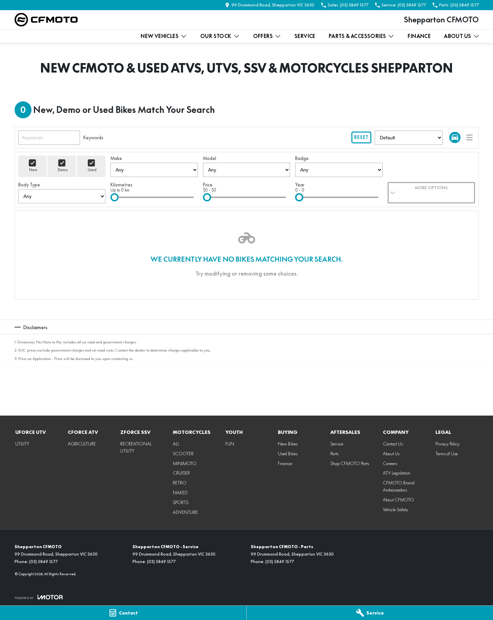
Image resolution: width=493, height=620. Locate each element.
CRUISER (181, 473)
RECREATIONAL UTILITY (136, 447)
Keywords (93, 137)
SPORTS (180, 502)
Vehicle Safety (395, 509)
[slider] (114, 197)
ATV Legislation (396, 473)
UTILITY (22, 443)
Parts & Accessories (357, 36)
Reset (361, 137)
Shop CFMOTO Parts (349, 463)
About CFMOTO (398, 499)
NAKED (180, 492)
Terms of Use (446, 453)
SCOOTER (183, 453)
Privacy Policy (447, 443)
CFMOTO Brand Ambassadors (398, 486)
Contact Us (393, 443)
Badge (302, 158)
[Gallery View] (454, 137)
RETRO (179, 482)
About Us (457, 36)
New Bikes (287, 443)
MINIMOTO (185, 463)
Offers (263, 36)
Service (304, 36)
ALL (176, 443)
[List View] (469, 137)
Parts (334, 453)
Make (116, 158)
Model (209, 158)
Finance (419, 36)
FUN (229, 443)
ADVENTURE (185, 512)
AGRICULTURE (82, 443)
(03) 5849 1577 (43, 561)
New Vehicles (160, 36)
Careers (390, 463)
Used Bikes (287, 453)
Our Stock (215, 36)
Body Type (29, 184)
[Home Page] (46, 19)
